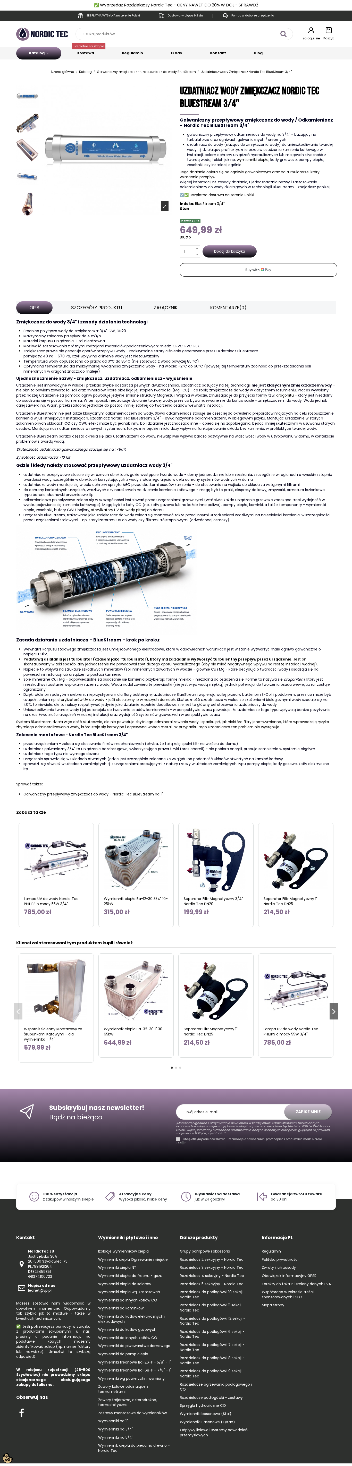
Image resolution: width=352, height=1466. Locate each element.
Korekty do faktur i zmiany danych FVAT (297, 1284)
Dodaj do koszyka (229, 251)
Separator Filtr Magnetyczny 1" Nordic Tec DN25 (290, 901)
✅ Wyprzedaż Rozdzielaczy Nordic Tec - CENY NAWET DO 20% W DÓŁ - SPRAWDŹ (176, 5)
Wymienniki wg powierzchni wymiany (131, 1378)
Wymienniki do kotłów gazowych (127, 1329)
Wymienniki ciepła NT (117, 1267)
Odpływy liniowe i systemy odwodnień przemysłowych (214, 1433)
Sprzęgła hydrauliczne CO (203, 1405)
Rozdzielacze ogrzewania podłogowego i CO (216, 1387)
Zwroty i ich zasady (279, 1267)
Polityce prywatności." (209, 1133)
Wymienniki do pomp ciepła (123, 1354)
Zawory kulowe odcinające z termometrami (123, 1389)
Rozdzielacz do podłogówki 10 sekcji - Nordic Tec (213, 1295)
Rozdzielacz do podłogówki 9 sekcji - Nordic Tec (212, 1374)
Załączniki (166, 307)
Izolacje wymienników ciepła (123, 1251)
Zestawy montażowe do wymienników (132, 1413)
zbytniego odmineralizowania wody (47, 727)
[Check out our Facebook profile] (21, 1412)
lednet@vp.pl (41, 1288)
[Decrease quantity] (197, 254)
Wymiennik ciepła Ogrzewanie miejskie (133, 1259)
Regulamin (132, 53)
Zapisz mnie (308, 1111)
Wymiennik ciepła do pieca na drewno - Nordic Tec (134, 1448)
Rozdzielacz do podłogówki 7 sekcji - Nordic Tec (212, 1347)
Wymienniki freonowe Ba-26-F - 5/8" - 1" (134, 1362)
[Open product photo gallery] (165, 206)
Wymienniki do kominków (121, 1308)
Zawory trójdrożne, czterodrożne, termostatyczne (127, 1403)
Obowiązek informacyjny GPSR (289, 1275)
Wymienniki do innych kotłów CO (127, 1300)
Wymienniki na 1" (113, 1421)
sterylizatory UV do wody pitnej (118, 509)
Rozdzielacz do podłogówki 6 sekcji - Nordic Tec (212, 1334)
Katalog (37, 53)
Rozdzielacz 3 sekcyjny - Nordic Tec (212, 1267)
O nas (176, 53)
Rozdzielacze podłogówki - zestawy (211, 1397)
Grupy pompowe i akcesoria (205, 1251)
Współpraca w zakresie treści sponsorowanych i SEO (288, 1295)
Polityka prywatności (280, 1259)
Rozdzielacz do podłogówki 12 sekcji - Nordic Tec (212, 1321)
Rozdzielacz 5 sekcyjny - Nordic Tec (212, 1284)
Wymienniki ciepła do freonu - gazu (130, 1275)
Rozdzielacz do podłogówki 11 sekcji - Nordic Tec (212, 1308)
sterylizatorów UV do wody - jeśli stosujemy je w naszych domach (116, 699)
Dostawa (89, 51)
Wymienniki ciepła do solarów (124, 1284)
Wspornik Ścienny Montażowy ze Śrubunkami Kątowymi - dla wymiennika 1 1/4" (53, 1034)
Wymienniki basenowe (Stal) (205, 1413)
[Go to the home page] (42, 33)
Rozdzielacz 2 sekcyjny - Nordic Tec (212, 1259)
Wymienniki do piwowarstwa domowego (134, 1345)
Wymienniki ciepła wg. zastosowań (129, 1292)
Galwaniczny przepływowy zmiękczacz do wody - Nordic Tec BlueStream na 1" (93, 794)
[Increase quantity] (197, 248)
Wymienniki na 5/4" (115, 1437)
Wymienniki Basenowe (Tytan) (207, 1422)
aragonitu (285, 395)
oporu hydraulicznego (180, 664)
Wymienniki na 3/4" (115, 1429)
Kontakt (218, 53)
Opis (34, 307)
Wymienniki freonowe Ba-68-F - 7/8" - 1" (134, 1370)
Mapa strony (273, 1305)
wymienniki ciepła (253, 159)
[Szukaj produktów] (283, 34)
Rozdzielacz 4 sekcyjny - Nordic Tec (212, 1275)
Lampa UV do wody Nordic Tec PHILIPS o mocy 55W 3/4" (51, 901)
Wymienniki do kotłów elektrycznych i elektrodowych (131, 1319)
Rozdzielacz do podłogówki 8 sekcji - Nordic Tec (212, 1361)
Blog (258, 53)
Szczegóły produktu (96, 307)
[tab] (34, 307)
